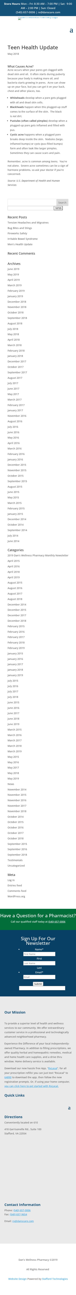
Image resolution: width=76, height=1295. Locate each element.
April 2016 (14, 443)
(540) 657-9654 (18, 1214)
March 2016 (15, 448)
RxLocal (52, 1068)
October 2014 (16, 524)
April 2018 (14, 339)
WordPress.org (16, 896)
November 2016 (17, 415)
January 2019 (15, 296)
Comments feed (17, 891)
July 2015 (13, 680)
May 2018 (13, 53)
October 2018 (16, 312)
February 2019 (16, 290)
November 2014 (17, 789)
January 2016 (15, 459)
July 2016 (13, 426)
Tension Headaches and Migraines (28, 222)
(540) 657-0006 (25, 12)
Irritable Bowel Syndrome (23, 238)
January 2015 (15, 514)
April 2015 (14, 561)
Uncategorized (16, 865)
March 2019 (15, 285)
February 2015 (16, 508)
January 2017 (15, 410)
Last (39, 967)
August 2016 (15, 421)
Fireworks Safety (17, 233)
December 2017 (17, 361)
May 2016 (13, 437)
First (39, 958)
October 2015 (16, 475)
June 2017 (13, 388)
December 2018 (17, 301)
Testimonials (15, 860)
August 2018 (15, 323)
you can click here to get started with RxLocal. (31, 1086)
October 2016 (16, 827)
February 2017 (16, 405)
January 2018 (15, 356)
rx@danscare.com (49, 12)
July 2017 (13, 383)
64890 (7, 1077)
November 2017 (17, 805)
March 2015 (15, 503)
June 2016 (13, 432)
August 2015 (15, 486)
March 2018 (15, 345)
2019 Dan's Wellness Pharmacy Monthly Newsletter (38, 555)
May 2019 (13, 274)
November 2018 (17, 307)
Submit (38, 983)
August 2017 (15, 377)
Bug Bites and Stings (20, 228)
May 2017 (13, 394)
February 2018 (16, 350)
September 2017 (17, 372)
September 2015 (17, 481)
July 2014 (13, 535)
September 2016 (17, 849)
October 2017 (16, 367)
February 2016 (16, 454)
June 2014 (13, 541)
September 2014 (17, 530)
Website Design (17, 1279)
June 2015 (13, 492)
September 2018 (17, 318)
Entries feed (15, 885)
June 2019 (13, 269)
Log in (11, 880)
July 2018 (13, 329)
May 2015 (13, 497)
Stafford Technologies (55, 1279)
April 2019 (14, 279)
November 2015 (17, 470)
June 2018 (13, 718)
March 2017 (15, 399)
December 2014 (17, 519)
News (11, 784)
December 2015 (17, 464)
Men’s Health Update (20, 244)
